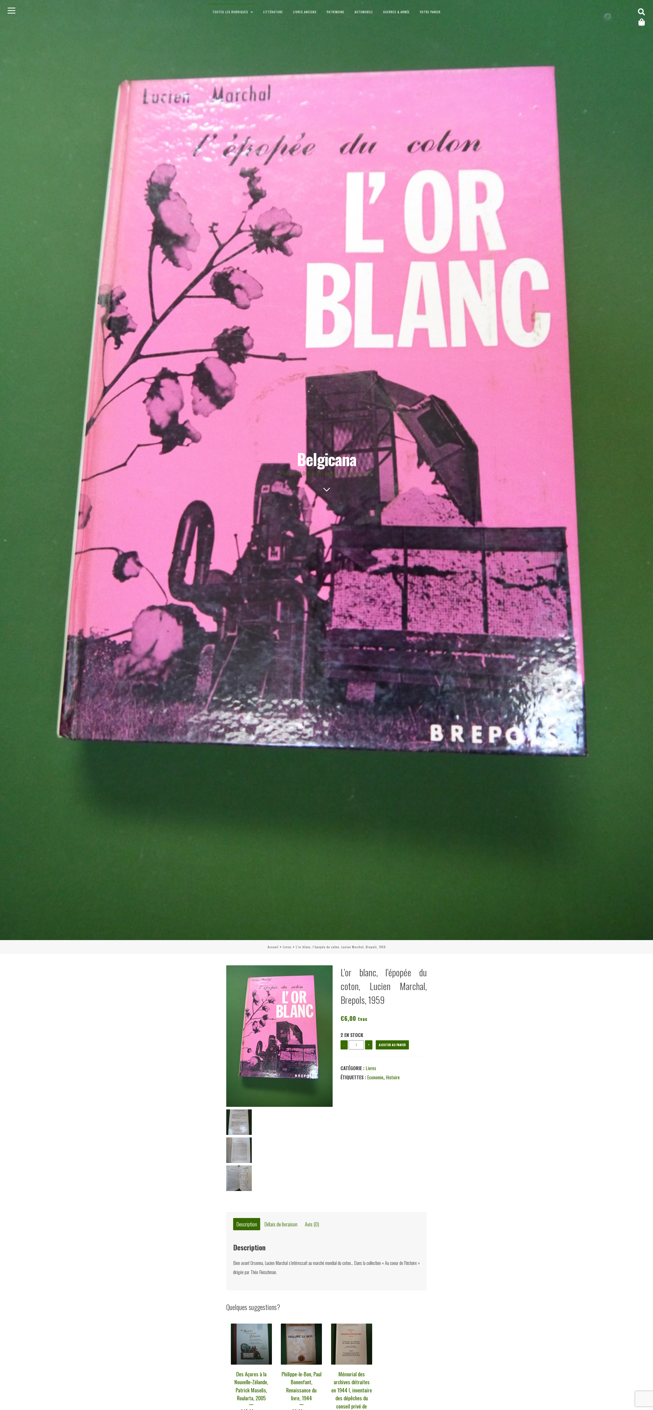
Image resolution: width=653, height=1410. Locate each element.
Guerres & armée (396, 12)
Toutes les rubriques (230, 12)
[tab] (246, 1224)
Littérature (273, 12)
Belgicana (326, 459)
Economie (375, 1077)
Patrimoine (335, 12)
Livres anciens (305, 12)
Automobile (364, 12)
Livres (287, 947)
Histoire (393, 1077)
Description (246, 1224)
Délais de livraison (281, 1224)
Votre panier (430, 12)
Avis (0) (312, 1224)
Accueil (273, 947)
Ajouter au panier (392, 1045)
